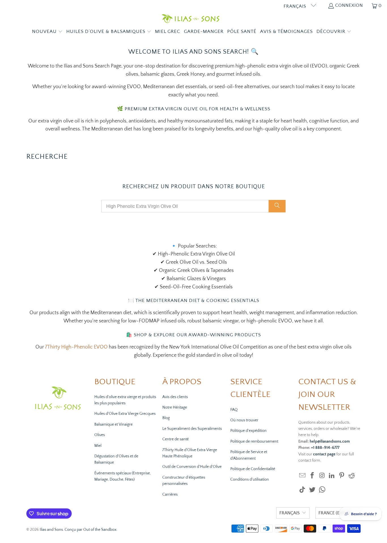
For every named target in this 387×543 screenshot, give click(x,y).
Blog (166, 418)
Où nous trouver (244, 420)
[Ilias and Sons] (191, 19)
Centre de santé (175, 439)
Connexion (349, 5)
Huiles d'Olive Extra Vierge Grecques (125, 413)
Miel (97, 445)
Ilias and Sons (51, 529)
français (296, 6)
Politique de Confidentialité (252, 469)
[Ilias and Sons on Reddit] (351, 476)
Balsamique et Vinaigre (113, 424)
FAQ (234, 409)
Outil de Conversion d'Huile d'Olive (192, 466)
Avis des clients (175, 397)
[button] (47, 32)
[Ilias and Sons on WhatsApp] (322, 490)
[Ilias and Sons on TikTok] (302, 490)
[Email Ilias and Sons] (302, 476)
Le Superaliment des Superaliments (192, 428)
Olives (99, 435)
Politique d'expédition (248, 430)
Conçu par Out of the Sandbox (90, 529)
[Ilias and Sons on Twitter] (312, 490)
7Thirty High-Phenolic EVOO (76, 347)
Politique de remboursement (254, 441)
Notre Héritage (174, 407)
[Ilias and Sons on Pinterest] (342, 476)
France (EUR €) (334, 512)
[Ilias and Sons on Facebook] (312, 476)
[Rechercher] (277, 206)
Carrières (170, 494)
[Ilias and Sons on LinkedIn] (332, 476)
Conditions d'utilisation (249, 479)
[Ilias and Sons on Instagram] (322, 476)
